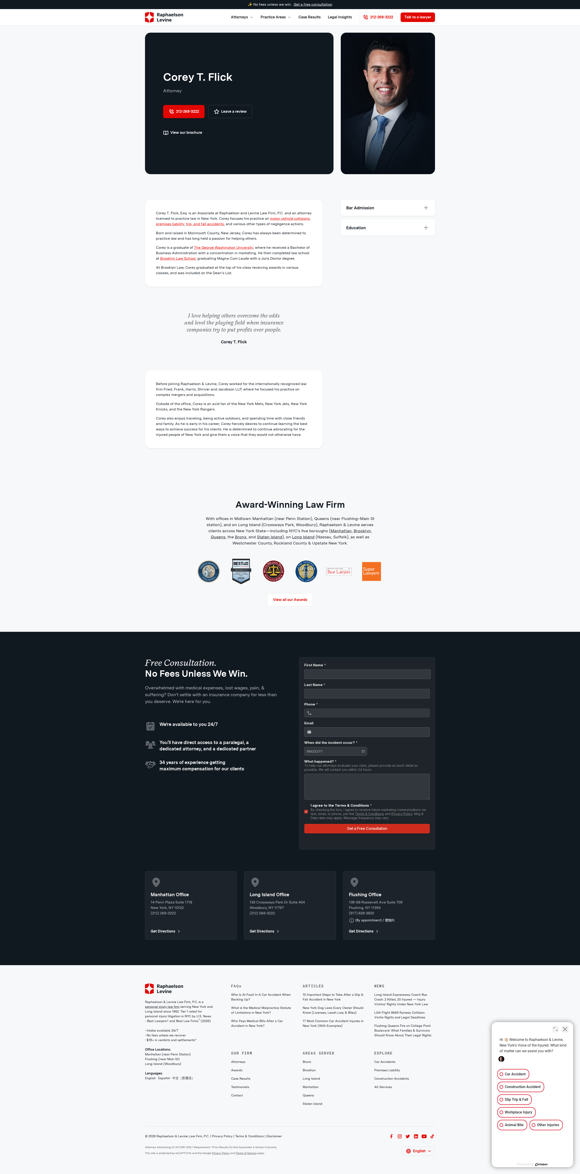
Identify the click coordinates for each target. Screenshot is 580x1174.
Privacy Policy (222, 1136)
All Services (383, 1087)
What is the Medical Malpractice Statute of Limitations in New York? (261, 1010)
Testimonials (240, 1087)
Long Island (303, 537)
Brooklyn (362, 530)
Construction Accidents (391, 1078)
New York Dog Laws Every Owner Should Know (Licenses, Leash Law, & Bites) (333, 1010)
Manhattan (341, 530)
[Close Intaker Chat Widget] (565, 1029)
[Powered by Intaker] (541, 1164)
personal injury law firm (162, 1006)
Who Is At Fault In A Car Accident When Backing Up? (261, 997)
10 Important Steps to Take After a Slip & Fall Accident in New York (333, 997)
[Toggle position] (555, 1029)
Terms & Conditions (249, 1136)
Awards (236, 1070)
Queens (218, 537)
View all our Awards (290, 600)
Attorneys (238, 1062)
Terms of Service (246, 1153)
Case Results (309, 17)
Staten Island (269, 537)
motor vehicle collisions (290, 218)
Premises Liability (387, 1070)
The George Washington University (223, 247)
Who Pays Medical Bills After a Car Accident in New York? (257, 1023)
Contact (237, 1095)
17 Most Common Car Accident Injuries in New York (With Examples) (333, 1023)
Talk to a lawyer (417, 17)
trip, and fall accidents (205, 224)
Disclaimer (274, 1136)
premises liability (170, 224)
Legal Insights (340, 17)
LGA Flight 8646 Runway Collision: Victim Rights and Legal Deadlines (399, 1015)
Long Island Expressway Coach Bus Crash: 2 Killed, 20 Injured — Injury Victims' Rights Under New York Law (401, 999)
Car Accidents (384, 1062)
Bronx (240, 537)
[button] (242, 17)
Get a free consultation (313, 4)
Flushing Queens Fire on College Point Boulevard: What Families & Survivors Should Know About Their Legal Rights (402, 1030)
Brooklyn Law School (178, 258)
